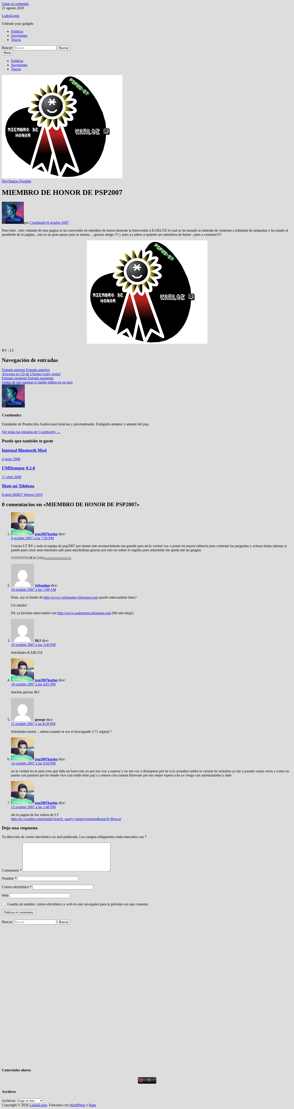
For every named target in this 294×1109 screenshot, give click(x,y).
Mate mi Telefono (18, 485)
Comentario (12, 870)
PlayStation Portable (16, 181)
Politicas (17, 31)
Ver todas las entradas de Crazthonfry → (31, 432)
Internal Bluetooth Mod (24, 450)
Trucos (16, 40)
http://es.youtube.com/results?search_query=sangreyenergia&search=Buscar (66, 819)
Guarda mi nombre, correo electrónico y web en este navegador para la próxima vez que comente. (78, 904)
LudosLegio (11, 16)
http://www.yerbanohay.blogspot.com (71, 597)
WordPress (77, 1105)
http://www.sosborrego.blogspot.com (84, 613)
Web (5, 895)
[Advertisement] (36, 993)
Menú (7, 52)
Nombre (9, 878)
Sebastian (42, 585)
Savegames (19, 35)
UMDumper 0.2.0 (18, 468)
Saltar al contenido (15, 4)
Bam (92, 1105)
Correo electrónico (16, 887)
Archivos (8, 1101)
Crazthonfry (38, 223)
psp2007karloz (46, 534)
